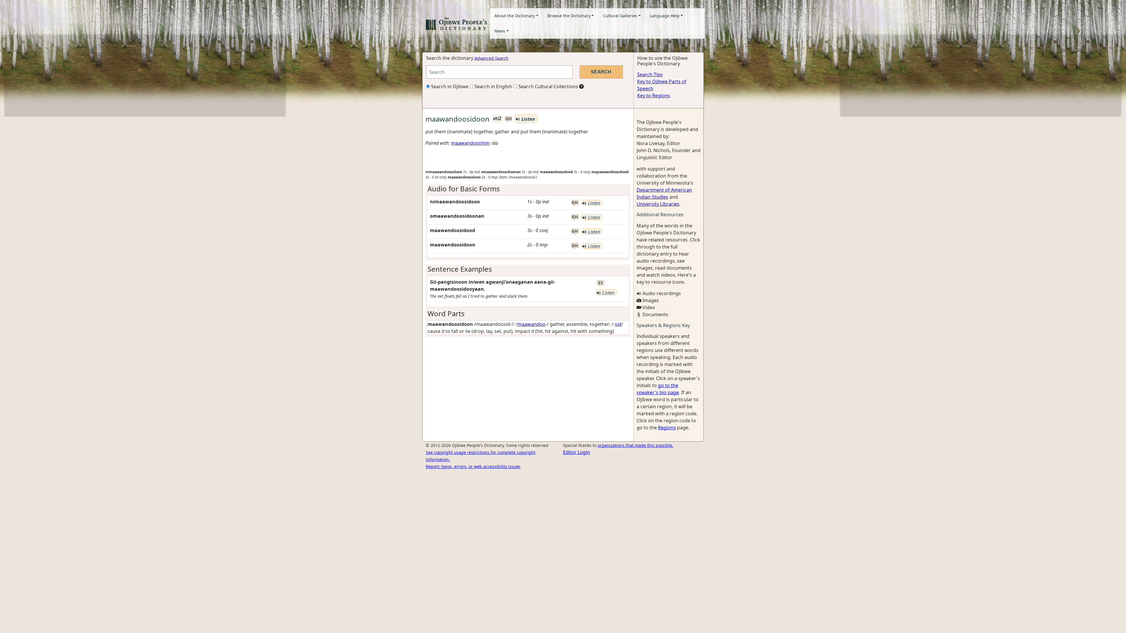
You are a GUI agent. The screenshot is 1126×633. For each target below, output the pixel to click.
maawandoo (531, 324)
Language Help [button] (665, 15)
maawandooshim (470, 143)
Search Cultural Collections (547, 86)
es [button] (600, 282)
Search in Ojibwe (449, 86)
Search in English (492, 86)
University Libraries (658, 204)
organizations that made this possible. (635, 445)
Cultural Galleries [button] (620, 15)
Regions (667, 427)
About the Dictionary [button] (514, 15)
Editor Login (576, 452)
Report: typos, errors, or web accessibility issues (473, 466)
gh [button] (509, 118)
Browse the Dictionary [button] (569, 15)
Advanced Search (491, 58)
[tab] (528, 189)
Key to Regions (653, 95)
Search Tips (650, 74)
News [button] (499, 31)
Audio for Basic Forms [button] (464, 188)
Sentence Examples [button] (460, 269)
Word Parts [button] (446, 313)
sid (618, 324)
